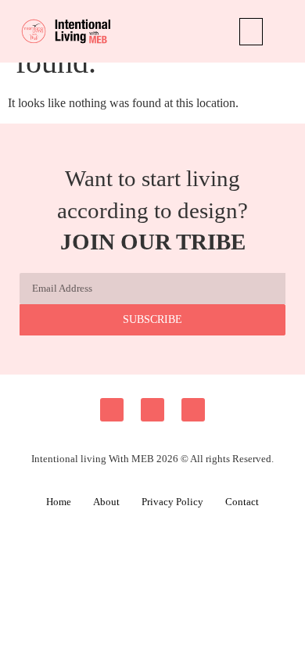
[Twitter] (193, 409)
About (106, 502)
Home (58, 502)
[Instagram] (152, 409)
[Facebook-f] (112, 409)
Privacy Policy (172, 502)
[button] (251, 31)
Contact (242, 502)
